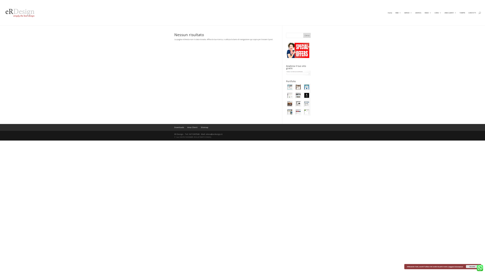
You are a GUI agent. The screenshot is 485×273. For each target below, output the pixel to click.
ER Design (178, 134)
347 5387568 (194, 134)
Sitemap (204, 127)
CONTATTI (472, 13)
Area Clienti (192, 127)
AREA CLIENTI (449, 13)
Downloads (179, 127)
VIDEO (427, 13)
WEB (396, 13)
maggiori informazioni (455, 267)
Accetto (472, 266)
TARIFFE (462, 13)
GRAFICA (418, 13)
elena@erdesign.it (214, 134)
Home (390, 13)
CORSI (436, 13)
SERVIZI (406, 13)
